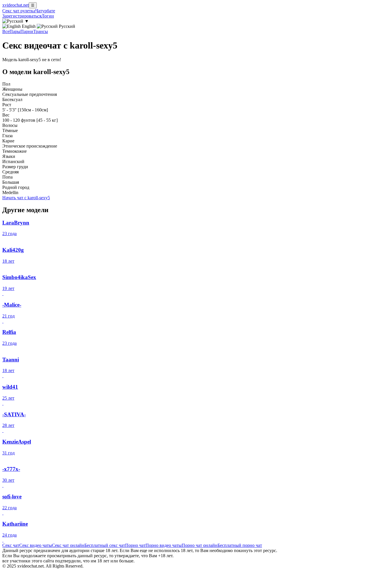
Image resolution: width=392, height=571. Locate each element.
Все (5, 31)
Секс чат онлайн (68, 545)
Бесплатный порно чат (240, 545)
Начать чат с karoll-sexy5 (26, 197)
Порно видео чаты (163, 545)
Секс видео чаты (35, 545)
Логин (47, 15)
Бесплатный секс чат (104, 545)
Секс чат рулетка (18, 10)
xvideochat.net (15, 5)
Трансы (40, 31)
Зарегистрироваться (21, 15)
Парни (26, 31)
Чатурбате (45, 10)
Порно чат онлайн (200, 545)
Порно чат (135, 545)
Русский (66, 26)
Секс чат (10, 545)
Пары (14, 31)
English (29, 26)
